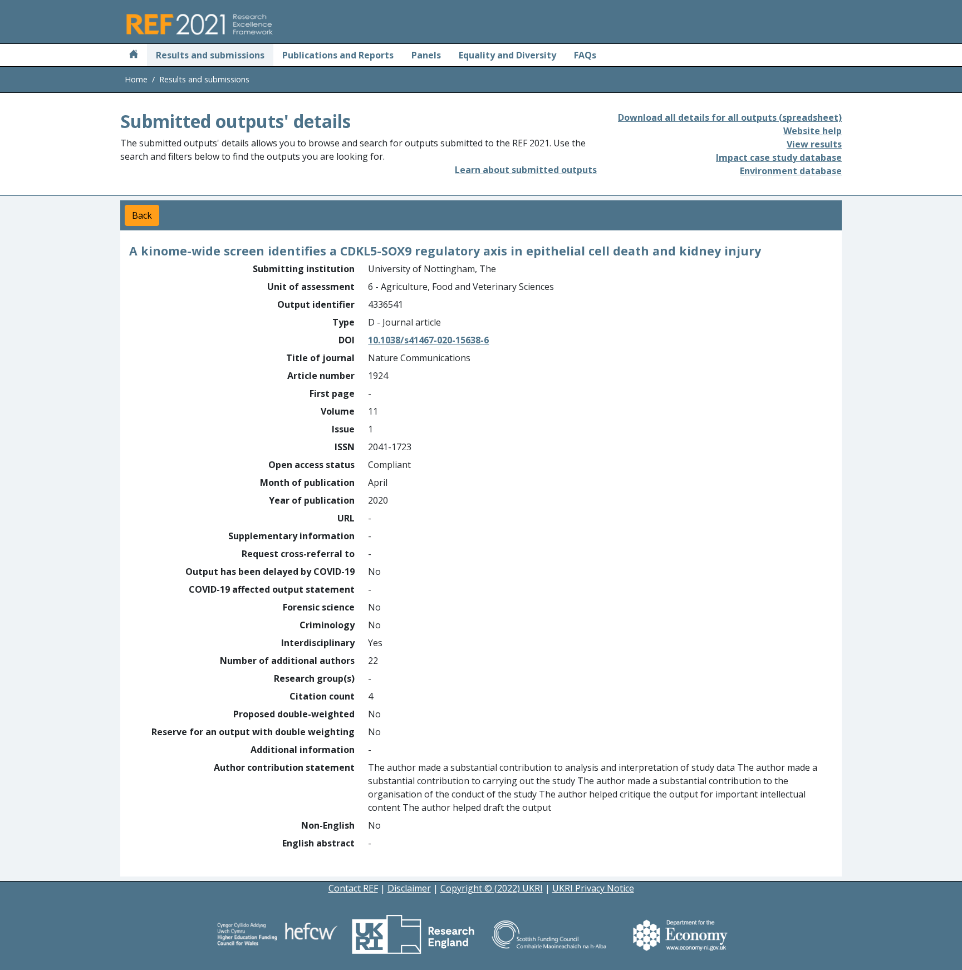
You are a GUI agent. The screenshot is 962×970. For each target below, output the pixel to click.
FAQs (585, 55)
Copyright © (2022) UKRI (491, 888)
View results (814, 144)
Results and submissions (210, 55)
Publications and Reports (338, 55)
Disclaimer (409, 888)
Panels (426, 55)
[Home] (134, 55)
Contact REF (353, 888)
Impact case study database (779, 157)
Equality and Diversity (507, 55)
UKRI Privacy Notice (593, 888)
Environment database (791, 171)
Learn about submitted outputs (526, 170)
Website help (812, 131)
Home (136, 79)
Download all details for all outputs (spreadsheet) (730, 117)
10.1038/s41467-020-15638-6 (428, 340)
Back (142, 215)
